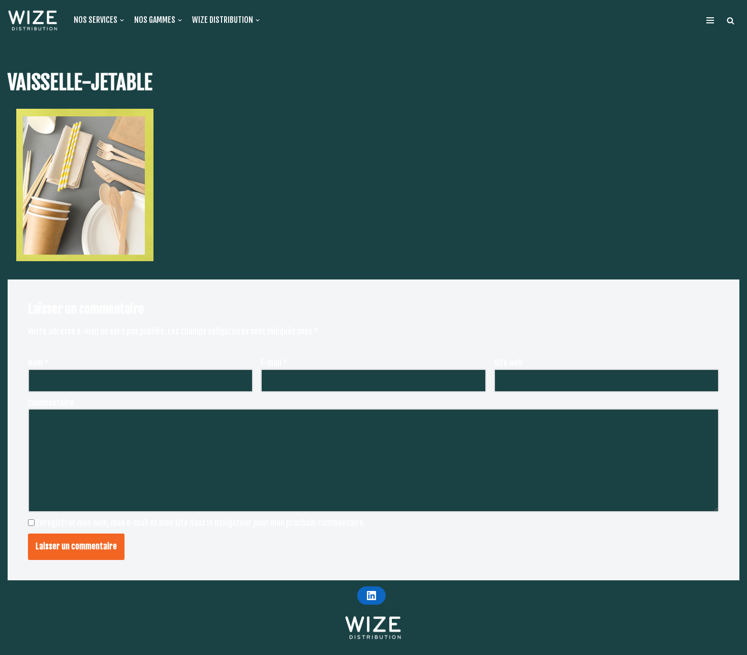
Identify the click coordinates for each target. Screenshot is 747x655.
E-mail (274, 363)
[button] (730, 20)
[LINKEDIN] (371, 595)
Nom (38, 363)
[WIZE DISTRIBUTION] (33, 20)
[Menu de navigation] (710, 20)
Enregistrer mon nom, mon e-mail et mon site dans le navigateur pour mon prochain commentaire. (200, 523)
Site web (508, 363)
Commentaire (51, 403)
